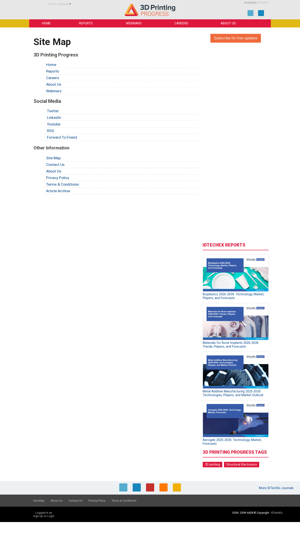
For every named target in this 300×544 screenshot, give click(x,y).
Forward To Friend (61, 137)
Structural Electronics (241, 464)
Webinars (134, 23)
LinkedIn (53, 117)
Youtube (53, 124)
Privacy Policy (57, 178)
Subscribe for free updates (235, 38)
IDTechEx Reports (224, 245)
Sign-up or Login (43, 516)
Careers (181, 23)
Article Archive (58, 191)
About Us (228, 23)
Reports (86, 23)
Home (46, 23)
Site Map (53, 158)
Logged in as (43, 512)
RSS (50, 131)
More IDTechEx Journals (277, 488)
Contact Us (55, 164)
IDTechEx (263, 2)
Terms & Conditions (62, 184)
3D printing (212, 464)
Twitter (52, 111)
